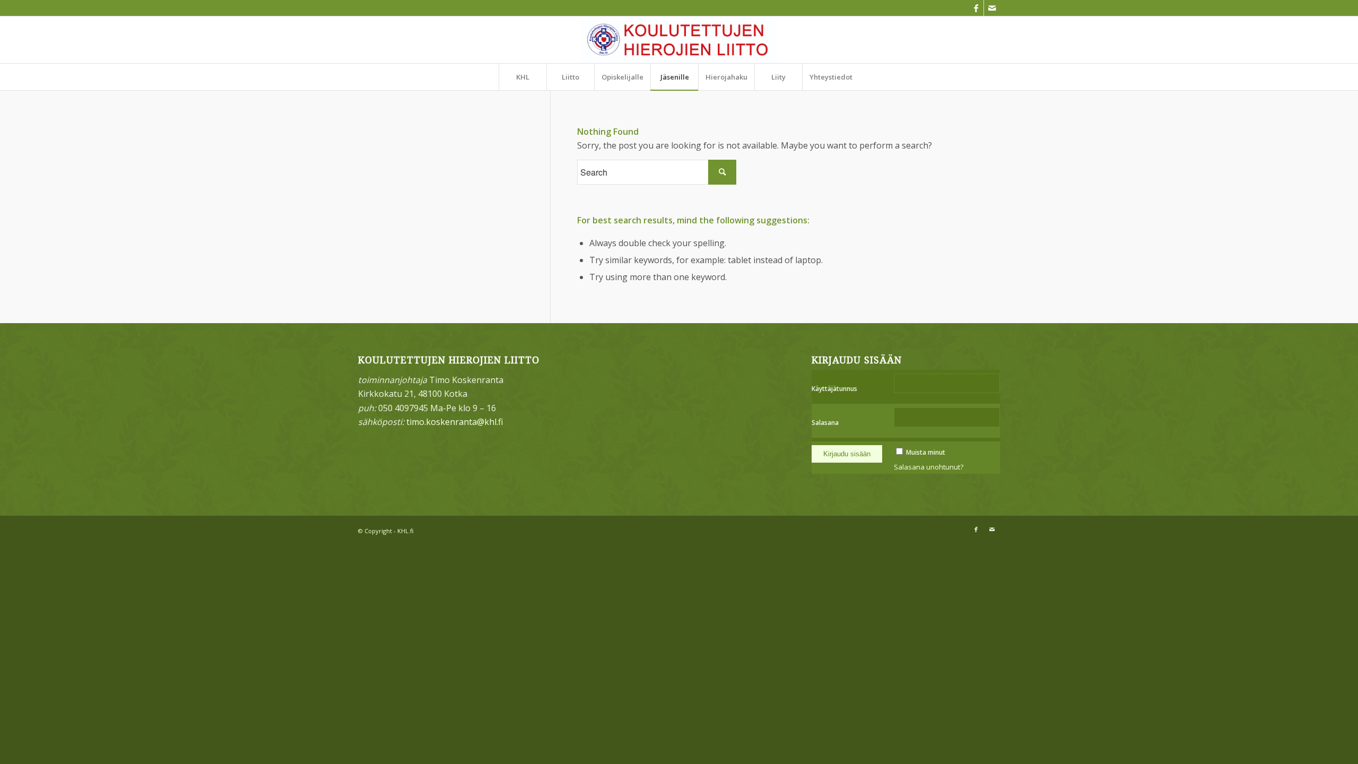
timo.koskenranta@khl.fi (454, 422)
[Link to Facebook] (975, 8)
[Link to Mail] (992, 8)
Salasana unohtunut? (928, 467)
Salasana (825, 422)
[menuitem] (522, 77)
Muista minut (925, 452)
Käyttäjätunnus (834, 388)
